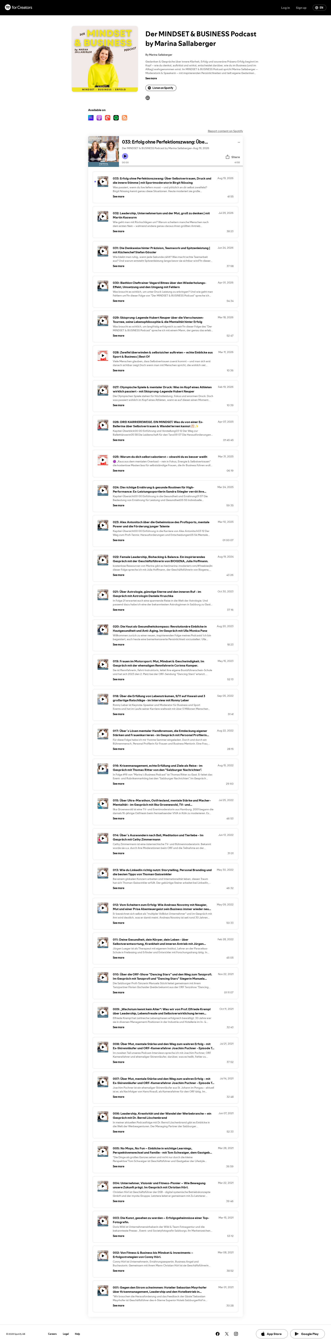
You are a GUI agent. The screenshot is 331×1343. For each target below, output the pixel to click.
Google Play (310, 1334)
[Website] (147, 98)
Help (77, 1334)
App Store (274, 1334)
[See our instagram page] (236, 1334)
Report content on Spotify (225, 131)
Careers (52, 1334)
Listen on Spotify (162, 88)
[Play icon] (125, 156)
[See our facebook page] (217, 1334)
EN (321, 8)
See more (151, 78)
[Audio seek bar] (181, 166)
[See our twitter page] (226, 1334)
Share (235, 157)
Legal (66, 1334)
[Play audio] (239, 142)
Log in (285, 8)
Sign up (301, 8)
